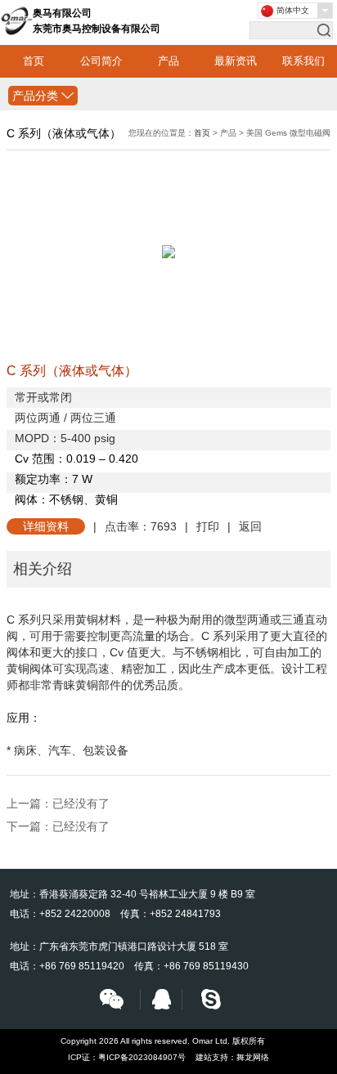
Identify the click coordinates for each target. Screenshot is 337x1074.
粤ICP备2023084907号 (142, 1057)
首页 (33, 61)
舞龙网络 (252, 1057)
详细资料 (46, 526)
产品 (168, 61)
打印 (207, 526)
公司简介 (101, 61)
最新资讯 (235, 61)
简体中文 (292, 10)
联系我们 (303, 61)
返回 (250, 526)
